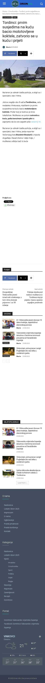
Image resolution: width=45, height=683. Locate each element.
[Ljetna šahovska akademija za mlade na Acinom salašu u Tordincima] (8, 473)
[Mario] (4, 47)
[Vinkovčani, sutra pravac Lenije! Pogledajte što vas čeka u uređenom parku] (8, 351)
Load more (22, 483)
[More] (31, 53)
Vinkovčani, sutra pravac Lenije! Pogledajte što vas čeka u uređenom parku (28, 350)
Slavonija (6, 327)
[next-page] (8, 361)
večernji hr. (36, 122)
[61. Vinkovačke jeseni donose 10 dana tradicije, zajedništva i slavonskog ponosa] (8, 323)
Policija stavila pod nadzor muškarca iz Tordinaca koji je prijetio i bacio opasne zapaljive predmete (33, 297)
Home (4, 11)
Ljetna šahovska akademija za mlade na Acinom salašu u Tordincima (28, 472)
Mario (8, 47)
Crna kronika (13, 11)
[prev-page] (4, 361)
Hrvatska (6, 343)
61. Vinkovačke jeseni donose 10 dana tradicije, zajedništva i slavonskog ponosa (29, 322)
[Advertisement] (22, 169)
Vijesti (15, 17)
